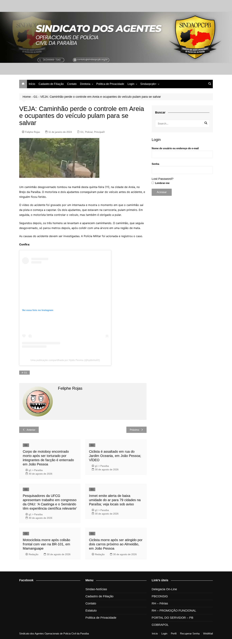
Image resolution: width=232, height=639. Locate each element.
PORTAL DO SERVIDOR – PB (172, 617)
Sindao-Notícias (96, 589)
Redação (33, 554)
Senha (155, 163)
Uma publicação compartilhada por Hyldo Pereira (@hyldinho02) (65, 360)
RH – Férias (160, 603)
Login (131, 83)
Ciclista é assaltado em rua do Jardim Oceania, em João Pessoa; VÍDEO (115, 456)
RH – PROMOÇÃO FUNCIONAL (174, 610)
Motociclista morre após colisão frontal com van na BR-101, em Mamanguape (46, 544)
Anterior (31, 429)
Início (32, 83)
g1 (25, 372)
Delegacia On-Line (164, 589)
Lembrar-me (161, 183)
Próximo (134, 429)
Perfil (173, 633)
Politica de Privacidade (110, 83)
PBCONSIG (160, 596)
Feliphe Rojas (32, 132)
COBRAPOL (160, 624)
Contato (72, 83)
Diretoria (85, 83)
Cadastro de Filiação (51, 83)
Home (27, 96)
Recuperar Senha (190, 633)
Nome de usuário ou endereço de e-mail (175, 148)
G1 (35, 96)
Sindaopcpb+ (148, 83)
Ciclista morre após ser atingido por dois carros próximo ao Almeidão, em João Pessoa (115, 544)
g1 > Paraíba (36, 470)
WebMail (208, 633)
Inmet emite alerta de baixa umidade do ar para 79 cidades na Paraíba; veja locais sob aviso (115, 500)
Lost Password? (162, 179)
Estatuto (91, 610)
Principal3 (99, 132)
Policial (89, 132)
